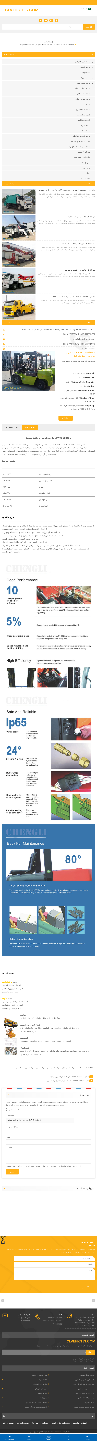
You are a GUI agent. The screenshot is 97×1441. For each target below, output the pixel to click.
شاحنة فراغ (86, 130)
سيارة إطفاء (43, 1398)
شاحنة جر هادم (42, 1379)
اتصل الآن (65, 418)
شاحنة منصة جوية (84, 83)
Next (92, 1187)
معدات (58, 44)
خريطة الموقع (23, 1423)
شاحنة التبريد (86, 125)
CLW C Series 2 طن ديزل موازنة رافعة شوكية (24, 1120)
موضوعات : (10, 1115)
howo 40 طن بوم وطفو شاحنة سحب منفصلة (77, 243)
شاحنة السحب (85, 67)
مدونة (11, 1423)
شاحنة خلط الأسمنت (87, 1375)
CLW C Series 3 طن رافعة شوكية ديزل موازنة (66, 1076)
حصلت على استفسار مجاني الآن (50, 1437)
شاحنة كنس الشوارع (83, 61)
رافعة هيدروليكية (84, 120)
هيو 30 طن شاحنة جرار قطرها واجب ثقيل (79, 270)
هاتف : (8, 1137)
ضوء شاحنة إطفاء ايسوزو (85, 1393)
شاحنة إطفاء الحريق (83, 109)
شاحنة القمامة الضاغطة (82, 136)
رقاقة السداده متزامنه (82, 157)
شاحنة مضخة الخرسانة (82, 93)
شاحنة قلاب (86, 104)
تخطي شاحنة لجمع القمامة (81, 141)
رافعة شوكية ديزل (68, 1067)
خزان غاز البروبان (41, 1389)
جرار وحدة (87, 167)
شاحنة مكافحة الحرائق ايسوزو (36, 1402)
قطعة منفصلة (85, 178)
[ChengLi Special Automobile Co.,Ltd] (21, 10)
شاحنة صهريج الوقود (83, 99)
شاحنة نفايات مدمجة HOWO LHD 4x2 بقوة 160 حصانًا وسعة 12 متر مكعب (67, 190)
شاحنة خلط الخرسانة (83, 88)
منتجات (45, 1423)
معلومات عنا (64, 1423)
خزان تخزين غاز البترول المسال (83, 1384)
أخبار (54, 1423)
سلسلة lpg (86, 72)
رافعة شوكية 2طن (53, 1067)
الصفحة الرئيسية (68, 44)
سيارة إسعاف (85, 162)
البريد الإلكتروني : (13, 1127)
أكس (4, 1423)
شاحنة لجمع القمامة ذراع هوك (79, 146)
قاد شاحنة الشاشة (84, 114)
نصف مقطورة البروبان (39, 1375)
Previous (87, 1187)
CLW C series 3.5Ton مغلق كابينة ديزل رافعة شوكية (65, 1080)
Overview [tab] (29, 427)
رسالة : (9, 1147)
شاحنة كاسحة (42, 1393)
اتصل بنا (35, 1423)
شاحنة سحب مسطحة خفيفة (84, 1407)
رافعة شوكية (39, 1067)
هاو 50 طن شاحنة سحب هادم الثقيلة (81, 216)
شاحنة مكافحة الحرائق (86, 1398)
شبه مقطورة (86, 77)
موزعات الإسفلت (84, 152)
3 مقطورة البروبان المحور (85, 1379)
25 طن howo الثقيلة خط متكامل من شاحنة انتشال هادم (74, 296)
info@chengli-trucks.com (84, 339)
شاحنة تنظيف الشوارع (86, 1389)
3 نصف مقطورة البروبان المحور (36, 1407)
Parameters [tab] (12, 427)
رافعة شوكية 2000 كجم (24, 1067)
